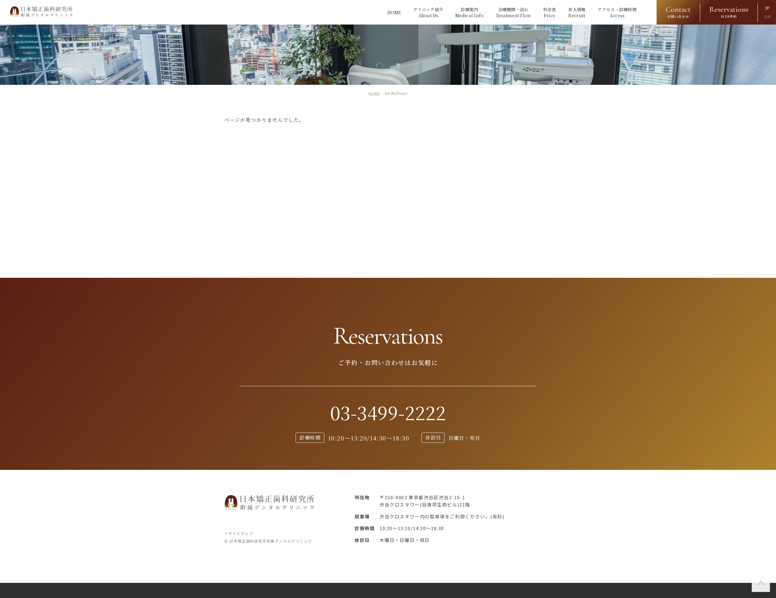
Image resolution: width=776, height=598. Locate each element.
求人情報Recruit (576, 12)
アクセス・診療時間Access (617, 12)
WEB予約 (728, 12)
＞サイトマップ (238, 533)
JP (767, 8)
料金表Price (549, 12)
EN (767, 17)
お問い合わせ (678, 12)
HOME (394, 12)
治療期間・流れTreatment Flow (513, 12)
